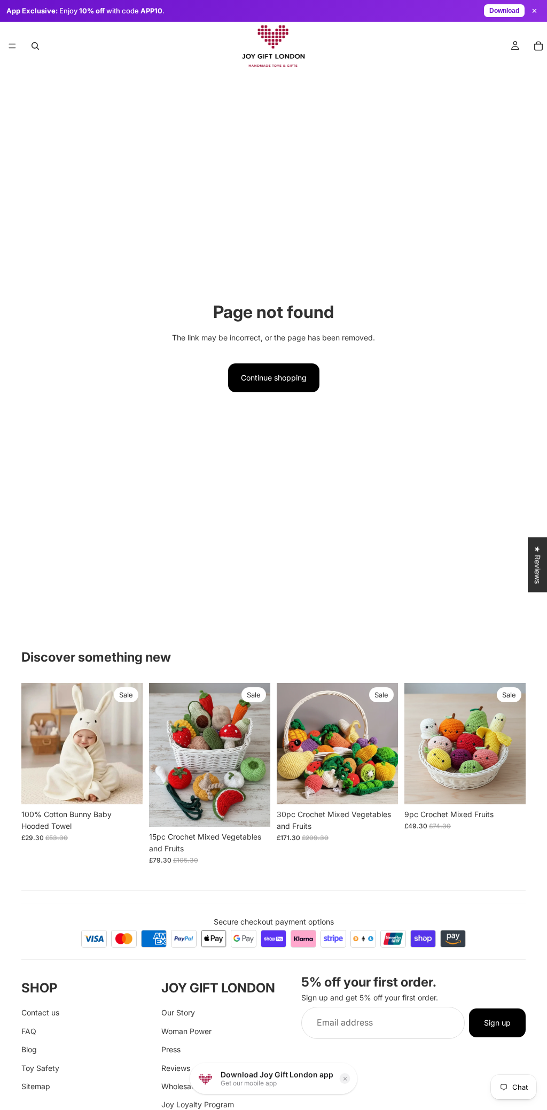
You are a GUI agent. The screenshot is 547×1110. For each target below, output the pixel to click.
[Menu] (12, 46)
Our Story (178, 1012)
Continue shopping (274, 377)
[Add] (126, 787)
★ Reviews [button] (537, 565)
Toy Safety (40, 1067)
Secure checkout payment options (274, 921)
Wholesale (179, 1086)
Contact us (40, 1012)
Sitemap (35, 1086)
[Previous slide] (33, 743)
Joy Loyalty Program (197, 1104)
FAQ (28, 1031)
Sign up (497, 1022)
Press (171, 1049)
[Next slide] (131, 743)
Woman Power (186, 1031)
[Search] (35, 46)
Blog (29, 1049)
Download (504, 10)
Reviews (175, 1067)
